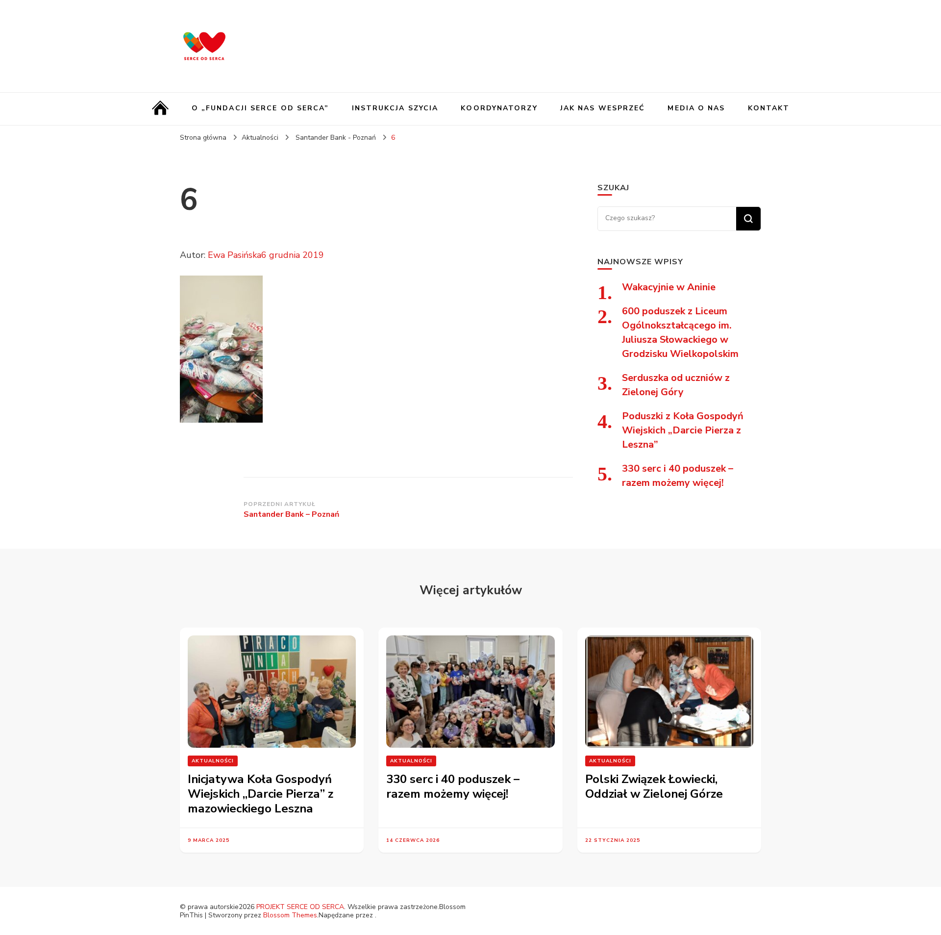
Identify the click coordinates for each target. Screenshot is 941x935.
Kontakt (769, 108)
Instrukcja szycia (395, 108)
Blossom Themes (290, 915)
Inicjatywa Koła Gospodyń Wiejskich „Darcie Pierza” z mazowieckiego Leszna (260, 793)
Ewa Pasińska (234, 255)
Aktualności (260, 137)
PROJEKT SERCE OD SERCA (300, 906)
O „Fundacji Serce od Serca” (260, 108)
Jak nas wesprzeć (602, 108)
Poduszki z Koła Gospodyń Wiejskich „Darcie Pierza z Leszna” (682, 430)
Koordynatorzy (499, 108)
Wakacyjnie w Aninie (669, 287)
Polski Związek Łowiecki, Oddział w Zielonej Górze (654, 786)
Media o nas (696, 108)
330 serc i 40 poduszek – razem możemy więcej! (453, 786)
